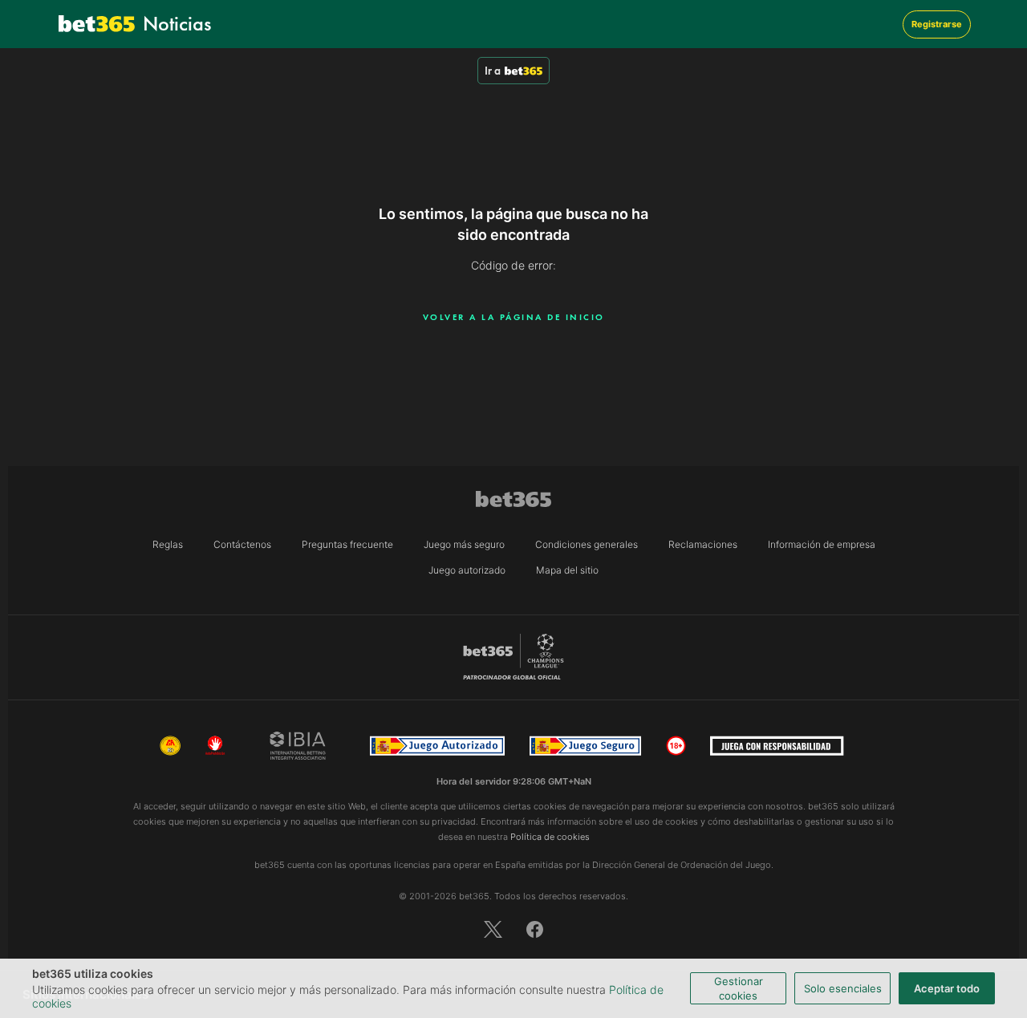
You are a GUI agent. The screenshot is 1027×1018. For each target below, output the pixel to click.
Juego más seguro (464, 544)
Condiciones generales (586, 544)
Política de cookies (550, 836)
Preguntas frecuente (347, 544)
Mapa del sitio (567, 570)
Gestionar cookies (738, 988)
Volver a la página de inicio (514, 316)
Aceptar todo (947, 988)
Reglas (167, 544)
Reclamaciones (702, 544)
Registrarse (936, 24)
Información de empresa (821, 544)
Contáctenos (242, 544)
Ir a (493, 70)
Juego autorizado (466, 570)
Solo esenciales (843, 988)
